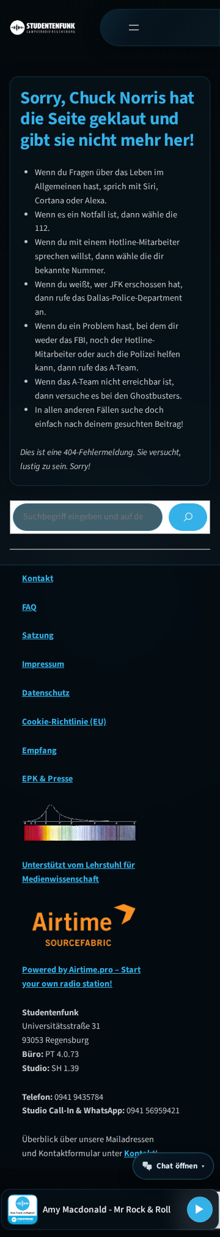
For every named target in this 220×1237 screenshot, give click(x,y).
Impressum (43, 664)
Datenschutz (46, 692)
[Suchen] (188, 517)
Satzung (38, 635)
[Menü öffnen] (134, 28)
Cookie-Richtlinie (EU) (64, 721)
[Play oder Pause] (200, 1209)
